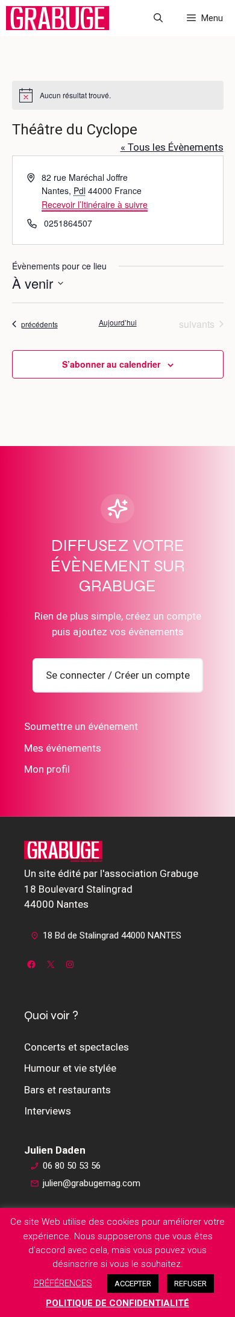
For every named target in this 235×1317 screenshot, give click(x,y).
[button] (158, 18)
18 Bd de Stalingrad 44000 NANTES (112, 935)
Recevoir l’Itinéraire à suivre (95, 204)
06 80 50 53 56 (72, 1165)
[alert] (118, 95)
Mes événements (62, 748)
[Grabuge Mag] (57, 18)
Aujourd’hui (118, 322)
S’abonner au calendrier (111, 364)
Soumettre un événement (81, 726)
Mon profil (47, 769)
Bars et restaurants (67, 1090)
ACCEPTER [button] (132, 1283)
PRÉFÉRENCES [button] (63, 1283)
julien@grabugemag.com (91, 1183)
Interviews (47, 1111)
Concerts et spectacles (76, 1047)
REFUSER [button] (190, 1283)
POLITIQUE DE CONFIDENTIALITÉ (117, 1303)
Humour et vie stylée (70, 1068)
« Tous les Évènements (172, 147)
